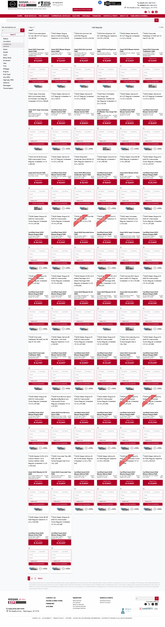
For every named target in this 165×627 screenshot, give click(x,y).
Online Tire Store (105, 602)
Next (40, 578)
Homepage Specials (79, 608)
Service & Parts (106, 598)
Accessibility (47, 618)
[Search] (156, 20)
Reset (12, 34)
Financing (50, 603)
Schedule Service (105, 601)
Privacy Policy (58, 618)
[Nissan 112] (22, 4)
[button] (100, 2)
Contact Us (51, 598)
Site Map (49, 606)
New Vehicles (77, 601)
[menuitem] (13, 44)
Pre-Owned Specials (79, 606)
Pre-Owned (76, 602)
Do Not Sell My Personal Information (86, 618)
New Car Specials (78, 604)
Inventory (77, 598)
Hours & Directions (54, 601)
